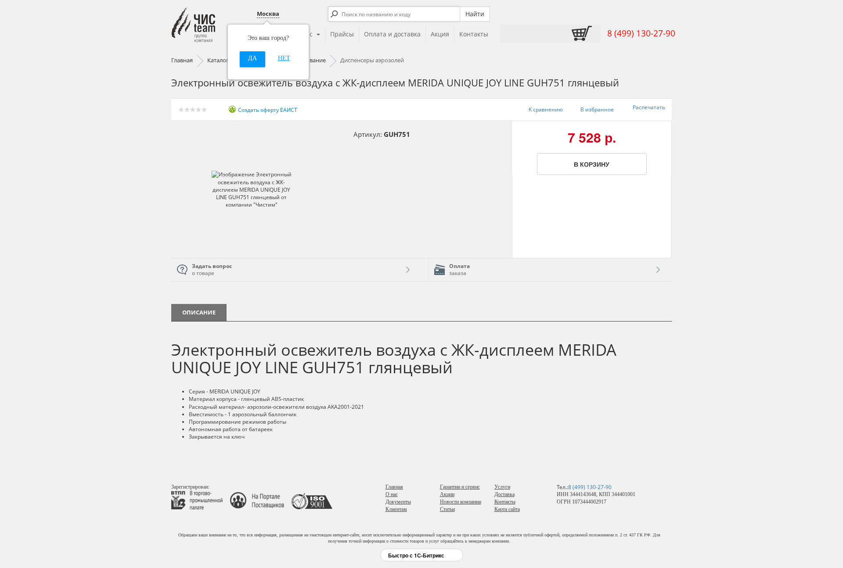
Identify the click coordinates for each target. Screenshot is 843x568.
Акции (447, 494)
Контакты (473, 34)
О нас (391, 494)
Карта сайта (507, 509)
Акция (440, 34)
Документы (398, 502)
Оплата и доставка (392, 34)
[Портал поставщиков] (260, 499)
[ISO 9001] (312, 499)
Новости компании (460, 502)
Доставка (504, 494)
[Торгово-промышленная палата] (200, 499)
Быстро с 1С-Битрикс (416, 555)
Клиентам (396, 509)
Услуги (502, 487)
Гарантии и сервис (460, 487)
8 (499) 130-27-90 (641, 33)
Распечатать (649, 107)
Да (252, 58)
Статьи (447, 509)
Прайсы (342, 34)
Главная (394, 487)
